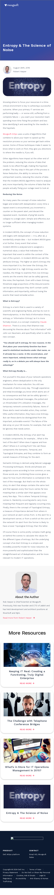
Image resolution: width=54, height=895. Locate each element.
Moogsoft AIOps (10, 134)
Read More (26, 683)
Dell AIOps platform (11, 854)
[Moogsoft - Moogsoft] (11, 5)
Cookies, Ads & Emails (26, 875)
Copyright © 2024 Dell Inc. (14, 870)
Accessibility (21, 878)
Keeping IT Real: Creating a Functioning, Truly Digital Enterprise (27, 675)
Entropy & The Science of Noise (27, 812)
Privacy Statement (10, 873)
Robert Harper (25, 618)
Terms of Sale (35, 870)
